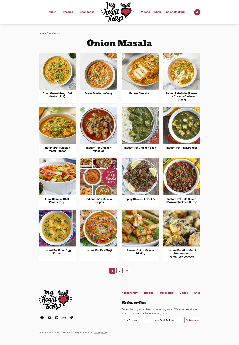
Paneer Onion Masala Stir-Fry (140, 252)
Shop (157, 12)
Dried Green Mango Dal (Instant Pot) (57, 95)
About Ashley (130, 292)
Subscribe (192, 320)
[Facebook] (42, 317)
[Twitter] (71, 317)
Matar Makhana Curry (99, 93)
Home (117, 12)
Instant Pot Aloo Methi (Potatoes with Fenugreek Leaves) (182, 253)
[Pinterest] (56, 317)
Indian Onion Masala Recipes (99, 200)
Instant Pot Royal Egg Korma (57, 252)
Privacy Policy (100, 332)
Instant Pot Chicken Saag (140, 147)
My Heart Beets (55, 300)
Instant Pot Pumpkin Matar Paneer (57, 149)
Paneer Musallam (140, 93)
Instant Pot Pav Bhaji (99, 250)
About (52, 12)
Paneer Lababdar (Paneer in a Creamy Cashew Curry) (182, 96)
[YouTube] (49, 317)
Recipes (68, 12)
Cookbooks (87, 12)
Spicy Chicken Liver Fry (140, 199)
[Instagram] (64, 317)
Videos (145, 12)
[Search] (197, 12)
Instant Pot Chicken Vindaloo (98, 149)
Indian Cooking (175, 12)
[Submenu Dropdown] (58, 12)
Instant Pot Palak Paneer (181, 147)
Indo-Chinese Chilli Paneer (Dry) (57, 200)
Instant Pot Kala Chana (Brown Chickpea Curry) (181, 200)
